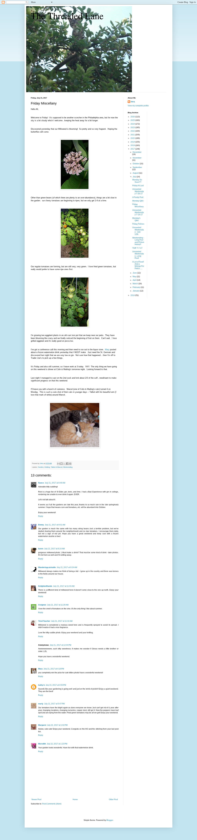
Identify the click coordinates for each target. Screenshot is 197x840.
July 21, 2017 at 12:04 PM (60, 645)
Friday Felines (138, 224)
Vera (133, 102)
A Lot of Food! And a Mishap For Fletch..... (138, 265)
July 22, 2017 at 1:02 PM (57, 725)
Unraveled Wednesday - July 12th (138, 230)
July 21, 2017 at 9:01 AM (55, 525)
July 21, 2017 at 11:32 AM (61, 621)
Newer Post (36, 799)
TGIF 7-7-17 (137, 248)
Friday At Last (138, 186)
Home (75, 799)
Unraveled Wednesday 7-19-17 (138, 212)
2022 (133, 131)
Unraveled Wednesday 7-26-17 (138, 191)
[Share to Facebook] (67, 463)
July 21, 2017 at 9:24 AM (67, 567)
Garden (41, 467)
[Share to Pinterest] (70, 463)
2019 (133, 142)
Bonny (41, 525)
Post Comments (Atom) (51, 804)
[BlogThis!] (61, 463)
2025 (133, 120)
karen (40, 549)
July (135, 177)
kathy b (41, 685)
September (137, 167)
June (135, 273)
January (136, 291)
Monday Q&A (137, 201)
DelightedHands (45, 586)
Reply (40, 516)
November (137, 158)
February (137, 287)
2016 (133, 295)
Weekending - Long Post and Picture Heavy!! (138, 241)
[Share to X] (64, 463)
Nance (41, 483)
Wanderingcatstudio (47, 567)
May (135, 277)
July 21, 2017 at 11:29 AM (57, 605)
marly (40, 704)
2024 (133, 124)
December (137, 152)
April (135, 280)
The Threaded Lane (67, 16)
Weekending (67, 467)
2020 (133, 138)
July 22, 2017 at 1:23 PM (57, 744)
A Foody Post (137, 197)
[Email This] (58, 463)
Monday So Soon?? (137, 181)
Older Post (113, 799)
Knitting (47, 467)
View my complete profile (138, 106)
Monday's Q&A (136, 219)
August (136, 173)
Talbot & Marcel (56, 467)
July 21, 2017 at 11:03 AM (63, 586)
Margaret (42, 725)
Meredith (42, 744)
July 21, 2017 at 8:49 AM (55, 483)
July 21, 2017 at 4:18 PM (54, 669)
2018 (133, 145)
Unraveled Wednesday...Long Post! (138, 254)
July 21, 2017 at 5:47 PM (54, 704)
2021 (133, 135)
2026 (133, 117)
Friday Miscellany (138, 205)
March (135, 284)
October (136, 164)
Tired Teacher (44, 621)
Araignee (42, 605)
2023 (133, 127)
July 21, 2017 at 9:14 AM (54, 549)
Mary (107, 349)
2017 (133, 149)
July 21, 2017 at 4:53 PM (56, 685)
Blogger (110, 820)
